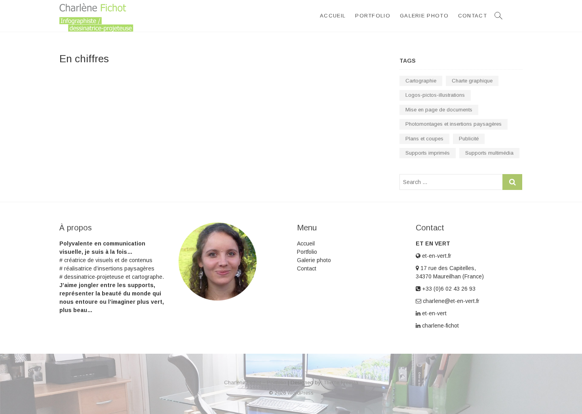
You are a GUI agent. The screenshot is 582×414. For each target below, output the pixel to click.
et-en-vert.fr (435, 256)
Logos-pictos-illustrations (435, 95)
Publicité (469, 139)
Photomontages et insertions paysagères (453, 124)
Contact (472, 16)
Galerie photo (424, 16)
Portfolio (372, 16)
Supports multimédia (489, 153)
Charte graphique (472, 81)
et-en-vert (433, 313)
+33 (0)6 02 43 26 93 (447, 289)
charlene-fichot (439, 325)
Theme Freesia (340, 382)
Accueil (333, 16)
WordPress (300, 393)
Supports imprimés (427, 153)
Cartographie (420, 81)
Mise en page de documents (438, 110)
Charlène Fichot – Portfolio (255, 382)
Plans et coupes (424, 139)
